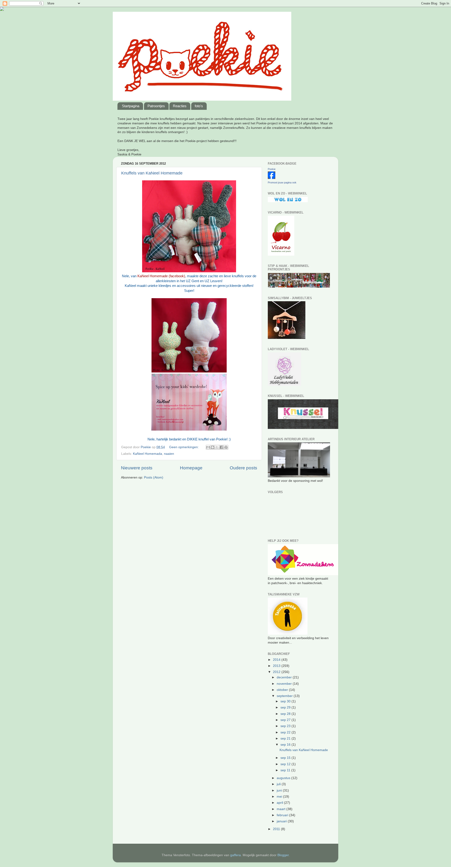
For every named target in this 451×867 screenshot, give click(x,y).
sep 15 (286, 758)
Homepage (191, 467)
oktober (283, 690)
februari (283, 815)
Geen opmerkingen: (184, 447)
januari (282, 821)
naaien (169, 453)
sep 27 (286, 720)
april (280, 802)
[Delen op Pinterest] (226, 447)
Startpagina (130, 106)
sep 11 (285, 770)
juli (279, 784)
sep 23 (286, 726)
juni (280, 790)
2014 (277, 659)
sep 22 (286, 732)
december (285, 677)
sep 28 (286, 714)
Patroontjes (156, 106)
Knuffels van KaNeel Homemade (152, 173)
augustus (284, 778)
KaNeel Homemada (147, 453)
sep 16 (286, 744)
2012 (277, 672)
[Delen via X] (217, 447)
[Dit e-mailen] (208, 447)
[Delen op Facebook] (221, 447)
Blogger (283, 855)
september (285, 696)
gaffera (235, 855)
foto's (199, 106)
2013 (277, 666)
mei (280, 796)
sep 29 (286, 707)
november (285, 683)
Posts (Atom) (153, 477)
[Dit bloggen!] (212, 447)
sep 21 (286, 738)
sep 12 (286, 764)
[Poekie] (271, 178)
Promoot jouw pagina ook (282, 182)
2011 (277, 829)
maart (281, 809)
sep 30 (286, 701)
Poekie (272, 169)
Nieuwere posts (136, 467)
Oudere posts (243, 467)
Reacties (180, 106)
